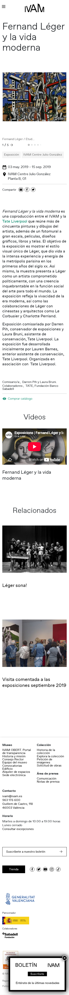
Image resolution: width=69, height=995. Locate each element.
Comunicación (46, 778)
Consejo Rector (13, 759)
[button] (28, 145)
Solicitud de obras (49, 765)
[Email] (21, 189)
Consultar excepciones (18, 829)
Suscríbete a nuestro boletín (25, 852)
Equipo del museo (14, 762)
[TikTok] (58, 869)
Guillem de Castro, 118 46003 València (17, 806)
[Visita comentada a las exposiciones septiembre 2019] (34, 643)
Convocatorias (12, 766)
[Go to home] (20, 899)
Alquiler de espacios (16, 772)
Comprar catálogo (20, 398)
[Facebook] (27, 189)
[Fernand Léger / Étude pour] (34, 97)
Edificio (7, 769)
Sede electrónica (13, 775)
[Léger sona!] (34, 549)
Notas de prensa (48, 782)
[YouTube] (45, 869)
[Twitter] (33, 189)
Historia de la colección (46, 751)
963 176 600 (11, 800)
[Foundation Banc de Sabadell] (10, 935)
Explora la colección (50, 756)
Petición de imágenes (44, 760)
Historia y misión (13, 756)
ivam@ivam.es (12, 796)
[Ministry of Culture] (34, 920)
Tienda (13, 869)
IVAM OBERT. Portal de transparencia (16, 751)
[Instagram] (51, 869)
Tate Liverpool (14, 221)
